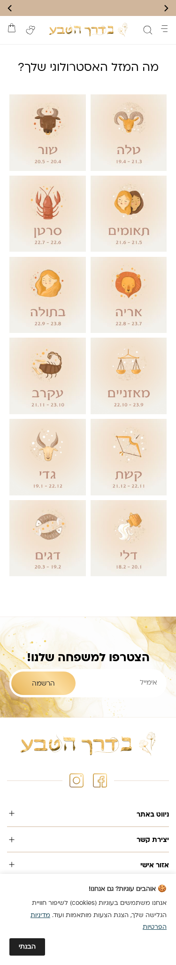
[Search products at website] (148, 30)
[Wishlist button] (30, 30)
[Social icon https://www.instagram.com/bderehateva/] (76, 780)
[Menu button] (164, 28)
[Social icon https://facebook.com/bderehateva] (100, 780)
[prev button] (165, 8)
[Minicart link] (11, 27)
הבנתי (27, 947)
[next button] (10, 8)
